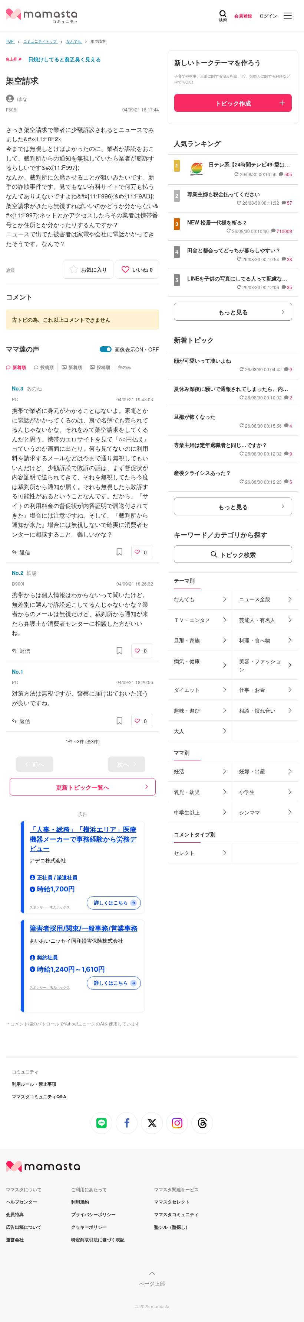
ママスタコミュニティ (176, 1214)
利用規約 (80, 1201)
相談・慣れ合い (257, 710)
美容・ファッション (260, 665)
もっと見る (233, 312)
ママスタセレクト (172, 1201)
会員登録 (243, 15)
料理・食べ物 (254, 640)
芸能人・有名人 (257, 619)
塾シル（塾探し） (172, 1227)
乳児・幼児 (187, 792)
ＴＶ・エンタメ (192, 619)
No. (17, 388)
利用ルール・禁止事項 (34, 1084)
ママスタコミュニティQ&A (39, 1096)
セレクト (184, 852)
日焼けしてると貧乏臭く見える (64, 59)
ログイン (268, 15)
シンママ (249, 812)
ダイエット (187, 689)
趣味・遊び (187, 710)
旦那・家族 (187, 640)
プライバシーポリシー (93, 1214)
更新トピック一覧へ (82, 787)
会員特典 (15, 1214)
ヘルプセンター (21, 1201)
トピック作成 (233, 103)
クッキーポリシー (89, 1227)
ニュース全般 (254, 599)
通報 (10, 269)
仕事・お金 (252, 689)
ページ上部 (152, 1283)
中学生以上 (187, 812)
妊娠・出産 (252, 771)
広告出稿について (24, 1227)
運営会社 (15, 1239)
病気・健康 (187, 661)
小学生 (247, 792)
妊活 (179, 771)
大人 (179, 731)
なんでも (184, 599)
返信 (25, 552)
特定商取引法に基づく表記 (98, 1239)
